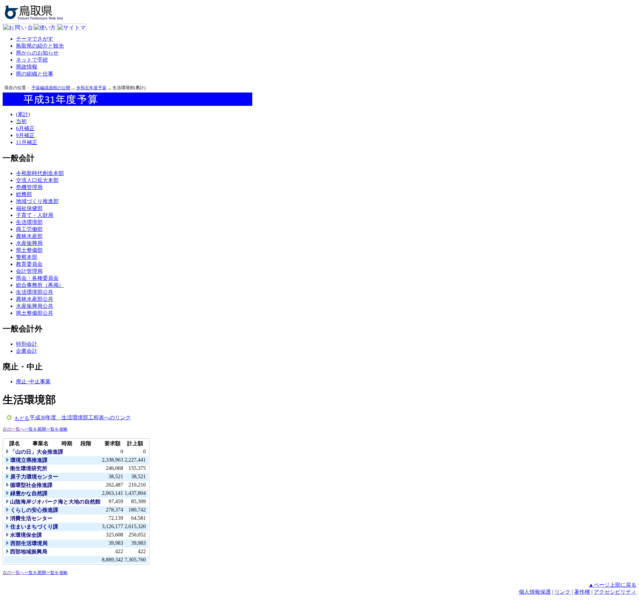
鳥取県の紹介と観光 (40, 46)
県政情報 (26, 67)
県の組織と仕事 (34, 74)
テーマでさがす (34, 39)
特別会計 (26, 344)
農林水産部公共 (34, 299)
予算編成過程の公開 (50, 87)
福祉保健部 (29, 208)
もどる (21, 418)
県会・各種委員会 (37, 278)
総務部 (24, 194)
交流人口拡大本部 (37, 180)
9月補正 (25, 135)
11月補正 (26, 142)
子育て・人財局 (34, 215)
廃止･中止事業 (33, 381)
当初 (21, 121)
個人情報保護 (535, 592)
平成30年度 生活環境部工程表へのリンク (80, 417)
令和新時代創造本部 (40, 173)
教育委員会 (29, 264)
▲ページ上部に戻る (612, 585)
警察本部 (26, 257)
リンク (562, 592)
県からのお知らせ (37, 53)
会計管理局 (29, 271)
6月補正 (25, 128)
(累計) (23, 114)
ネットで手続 (32, 60)
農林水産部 (29, 236)
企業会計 (26, 351)
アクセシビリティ (615, 592)
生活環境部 (29, 222)
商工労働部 (29, 229)
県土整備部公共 (34, 313)
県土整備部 (29, 250)
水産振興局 (29, 243)
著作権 (582, 592)
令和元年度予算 (91, 87)
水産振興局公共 (34, 306)
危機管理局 (29, 187)
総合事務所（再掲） (40, 285)
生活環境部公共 (34, 292)
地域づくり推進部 (37, 201)
